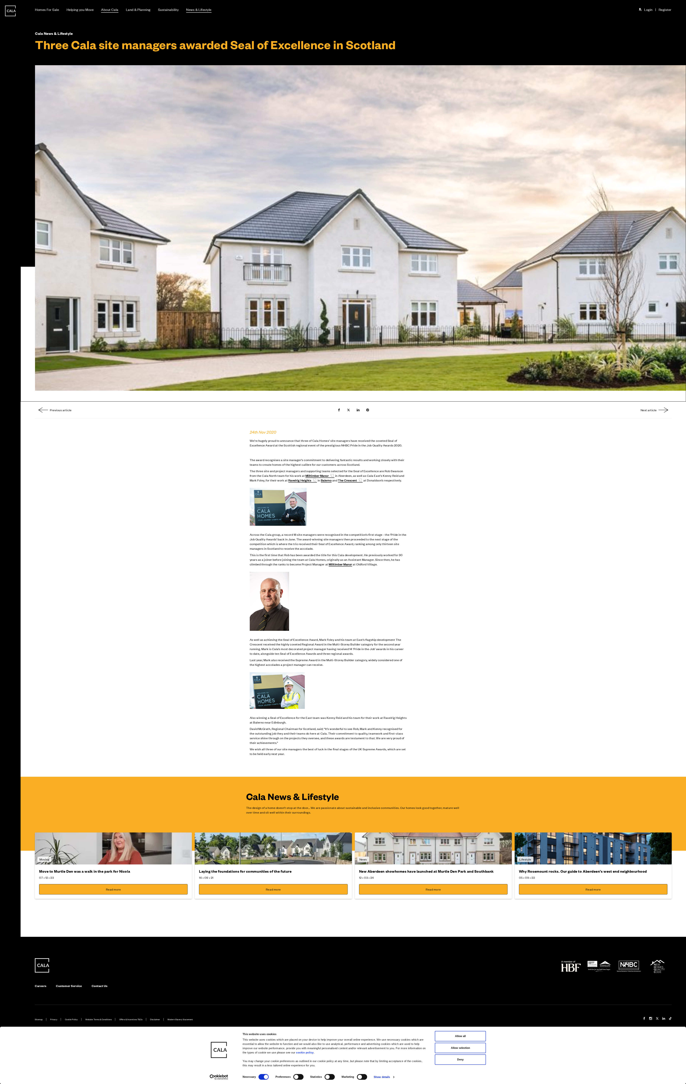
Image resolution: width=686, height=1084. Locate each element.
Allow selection (460, 1047)
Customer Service (69, 986)
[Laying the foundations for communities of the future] (273, 848)
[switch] (298, 1077)
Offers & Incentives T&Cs (131, 1019)
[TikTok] (670, 1018)
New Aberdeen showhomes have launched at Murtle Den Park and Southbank (426, 871)
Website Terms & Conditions (98, 1019)
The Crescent (347, 480)
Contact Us (100, 986)
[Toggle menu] (10, 554)
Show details (382, 1076)
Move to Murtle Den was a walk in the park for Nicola (84, 871)
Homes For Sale (47, 9)
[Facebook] (644, 1018)
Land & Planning (138, 9)
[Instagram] (650, 1018)
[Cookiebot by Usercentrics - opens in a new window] (219, 1077)
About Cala (109, 9)
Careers (40, 986)
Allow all (460, 1036)
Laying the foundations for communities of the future (245, 871)
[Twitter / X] (657, 1018)
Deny (460, 1059)
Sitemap (39, 1019)
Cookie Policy (71, 1019)
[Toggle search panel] (10, 531)
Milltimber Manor (317, 476)
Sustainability (168, 9)
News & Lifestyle (199, 9)
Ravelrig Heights (299, 480)
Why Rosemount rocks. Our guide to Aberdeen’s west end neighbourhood (583, 871)
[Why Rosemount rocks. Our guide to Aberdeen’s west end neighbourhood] (593, 848)
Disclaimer (155, 1019)
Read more (113, 889)
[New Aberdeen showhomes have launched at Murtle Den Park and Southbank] (433, 848)
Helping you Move (80, 9)
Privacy (53, 1019)
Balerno (326, 480)
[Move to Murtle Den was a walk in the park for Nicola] (113, 848)
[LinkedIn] (663, 1018)
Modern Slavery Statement (180, 1019)
